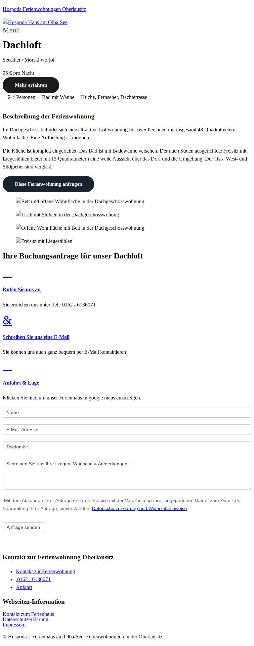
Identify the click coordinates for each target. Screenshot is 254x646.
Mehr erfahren (31, 85)
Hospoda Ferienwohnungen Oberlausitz (44, 9)
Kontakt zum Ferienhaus (28, 614)
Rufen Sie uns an (22, 289)
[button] (127, 30)
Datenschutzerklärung (25, 619)
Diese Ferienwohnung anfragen (48, 184)
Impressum (14, 624)
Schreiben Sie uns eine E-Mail (36, 337)
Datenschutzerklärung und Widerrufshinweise (139, 508)
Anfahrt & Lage (21, 383)
